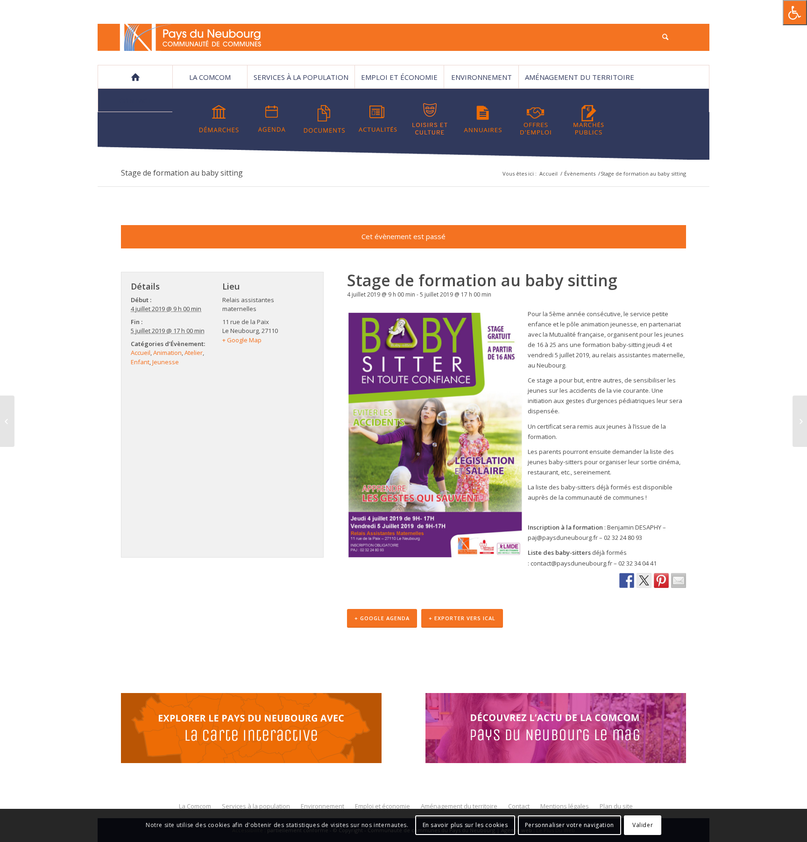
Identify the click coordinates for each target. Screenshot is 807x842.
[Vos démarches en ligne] (219, 119)
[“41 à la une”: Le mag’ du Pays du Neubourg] (567, 729)
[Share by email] (678, 580)
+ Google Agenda (382, 618)
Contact (135, 100)
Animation (167, 352)
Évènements (579, 173)
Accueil (548, 173)
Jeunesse (165, 362)
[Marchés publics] (588, 119)
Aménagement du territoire (579, 77)
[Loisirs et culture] (430, 119)
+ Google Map (242, 340)
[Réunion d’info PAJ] (7, 421)
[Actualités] (377, 119)
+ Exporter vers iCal (462, 618)
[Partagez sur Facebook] (626, 580)
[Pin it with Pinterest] (661, 580)
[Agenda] (272, 119)
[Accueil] (135, 77)
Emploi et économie (399, 77)
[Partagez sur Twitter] (644, 580)
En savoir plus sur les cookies (465, 825)
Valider (642, 825)
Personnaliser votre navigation (569, 825)
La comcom (210, 77)
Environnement (481, 77)
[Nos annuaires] (483, 119)
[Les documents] (325, 119)
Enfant (140, 362)
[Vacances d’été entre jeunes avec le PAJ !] (800, 421)
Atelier (193, 352)
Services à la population (301, 77)
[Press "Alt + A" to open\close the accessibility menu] (795, 12)
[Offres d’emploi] (536, 119)
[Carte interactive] (251, 729)
